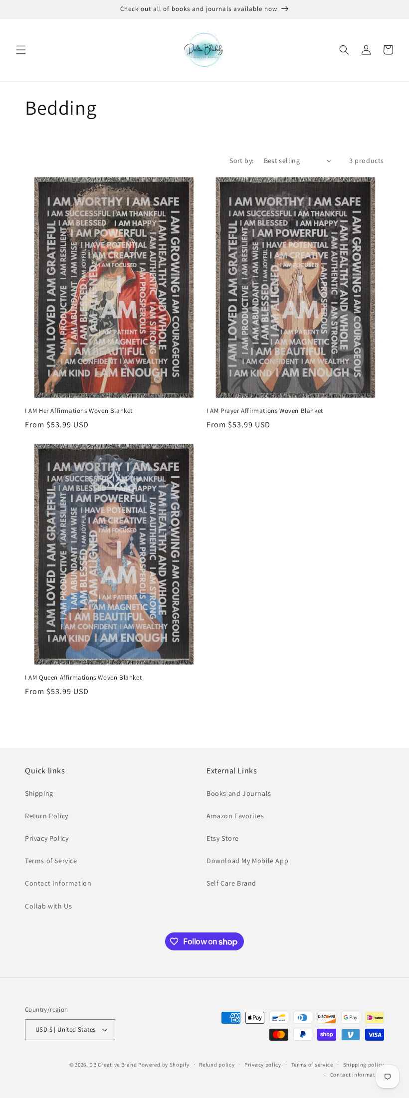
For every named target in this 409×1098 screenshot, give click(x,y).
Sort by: (241, 160)
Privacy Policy (46, 838)
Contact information (357, 1074)
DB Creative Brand (113, 1064)
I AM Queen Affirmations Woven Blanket (83, 678)
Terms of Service (51, 860)
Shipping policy (364, 1064)
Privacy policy (262, 1064)
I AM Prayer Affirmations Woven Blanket (264, 411)
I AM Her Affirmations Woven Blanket (79, 411)
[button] (21, 50)
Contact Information (58, 883)
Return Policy (46, 815)
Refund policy (216, 1064)
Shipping (39, 793)
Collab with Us (48, 906)
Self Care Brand (231, 883)
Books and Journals (238, 793)
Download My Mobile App (247, 860)
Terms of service (312, 1064)
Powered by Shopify (164, 1064)
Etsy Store (222, 838)
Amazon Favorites (235, 815)
